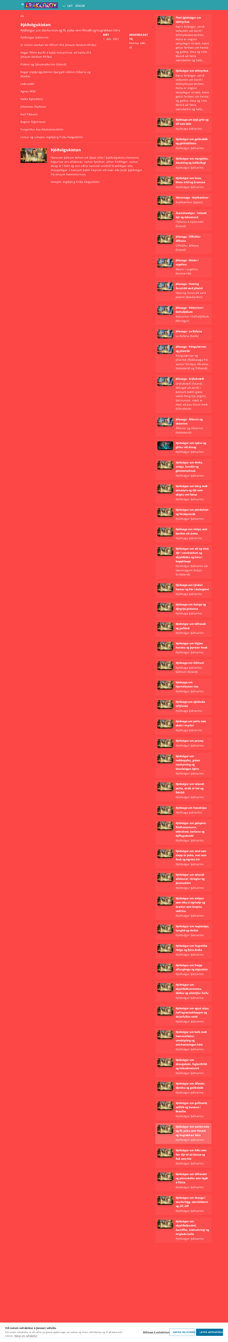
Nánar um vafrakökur (26, 1336)
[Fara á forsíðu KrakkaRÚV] (39, 6)
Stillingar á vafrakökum (155, 1332)
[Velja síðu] (63, 6)
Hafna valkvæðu (183, 1332)
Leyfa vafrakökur (211, 1332)
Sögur (80, 6)
